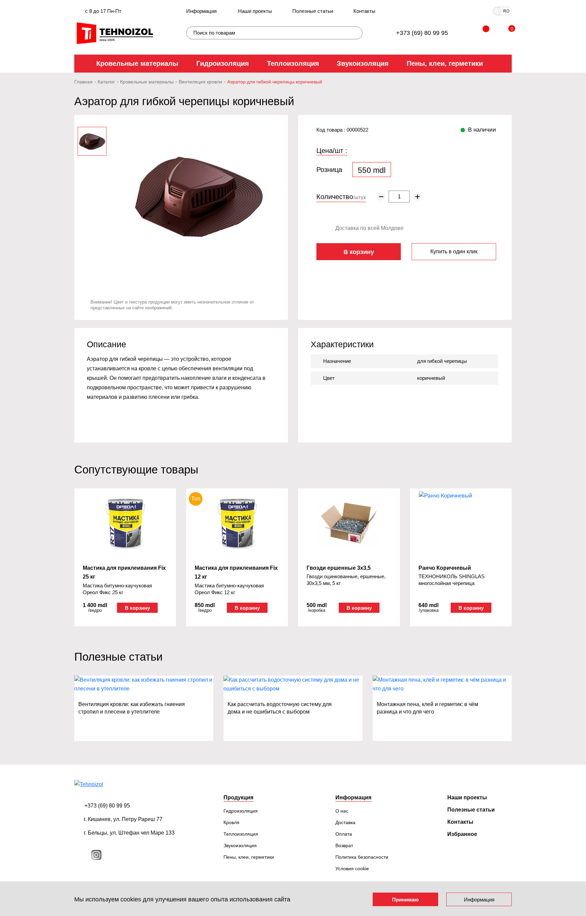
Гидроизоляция (222, 63)
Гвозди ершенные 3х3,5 (339, 568)
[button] (67, 547)
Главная (83, 81)
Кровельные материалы (137, 63)
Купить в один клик (453, 251)
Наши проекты (255, 11)
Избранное (462, 834)
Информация (201, 11)
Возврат (344, 845)
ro (506, 11)
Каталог (106, 81)
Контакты (364, 11)
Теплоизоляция (293, 63)
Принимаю (405, 899)
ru (497, 11)
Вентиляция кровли (200, 81)
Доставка (345, 822)
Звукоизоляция (363, 63)
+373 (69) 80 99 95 (422, 33)
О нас (341, 810)
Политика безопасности (361, 857)
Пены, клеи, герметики (445, 63)
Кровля (231, 822)
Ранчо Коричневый (444, 568)
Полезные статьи (312, 11)
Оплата (343, 834)
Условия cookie (352, 868)
